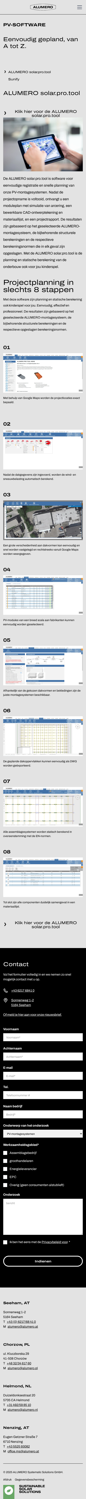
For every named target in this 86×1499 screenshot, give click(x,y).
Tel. (6, 1087)
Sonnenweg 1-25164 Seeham (22, 1002)
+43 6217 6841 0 (22, 990)
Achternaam (12, 1048)
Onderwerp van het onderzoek (26, 1125)
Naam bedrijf (12, 1106)
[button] (79, 7)
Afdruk (7, 1479)
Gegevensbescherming (29, 1479)
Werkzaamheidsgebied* (21, 1144)
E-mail (8, 1067)
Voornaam (11, 1029)
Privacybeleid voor (54, 1242)
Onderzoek (11, 1194)
